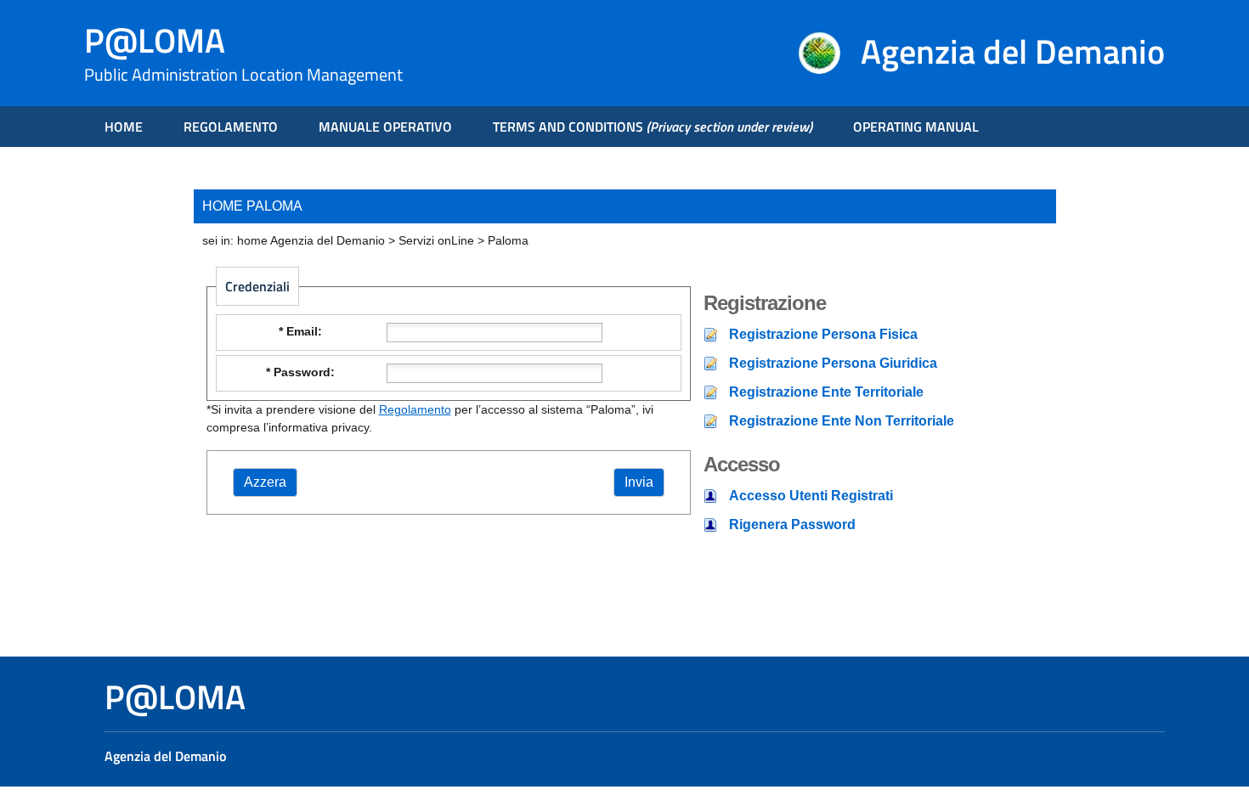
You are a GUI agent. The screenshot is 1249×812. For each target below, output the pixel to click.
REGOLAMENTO (231, 126)
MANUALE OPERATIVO (385, 126)
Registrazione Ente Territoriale (826, 392)
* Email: (300, 331)
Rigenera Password (792, 524)
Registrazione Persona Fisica (823, 334)
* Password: (300, 372)
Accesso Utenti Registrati (811, 495)
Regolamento (415, 409)
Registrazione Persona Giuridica (833, 363)
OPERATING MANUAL (916, 126)
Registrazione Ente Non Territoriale (841, 421)
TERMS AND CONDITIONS (652, 126)
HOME (124, 126)
